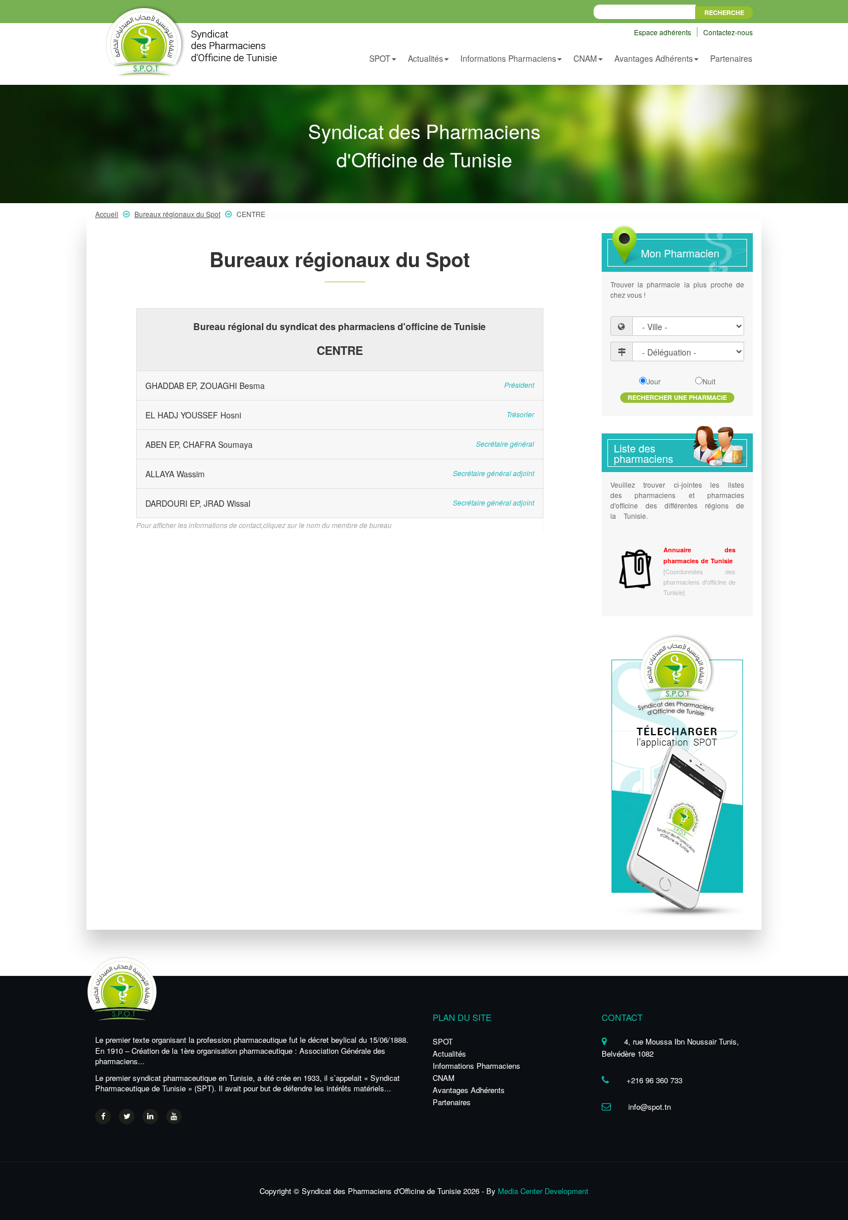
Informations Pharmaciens (476, 1065)
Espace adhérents (663, 32)
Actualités (449, 1053)
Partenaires (731, 58)
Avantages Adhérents (469, 1089)
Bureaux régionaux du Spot (177, 214)
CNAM (444, 1077)
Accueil (106, 214)
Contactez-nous (728, 32)
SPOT (443, 1041)
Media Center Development (543, 1190)
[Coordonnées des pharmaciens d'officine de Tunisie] (699, 582)
